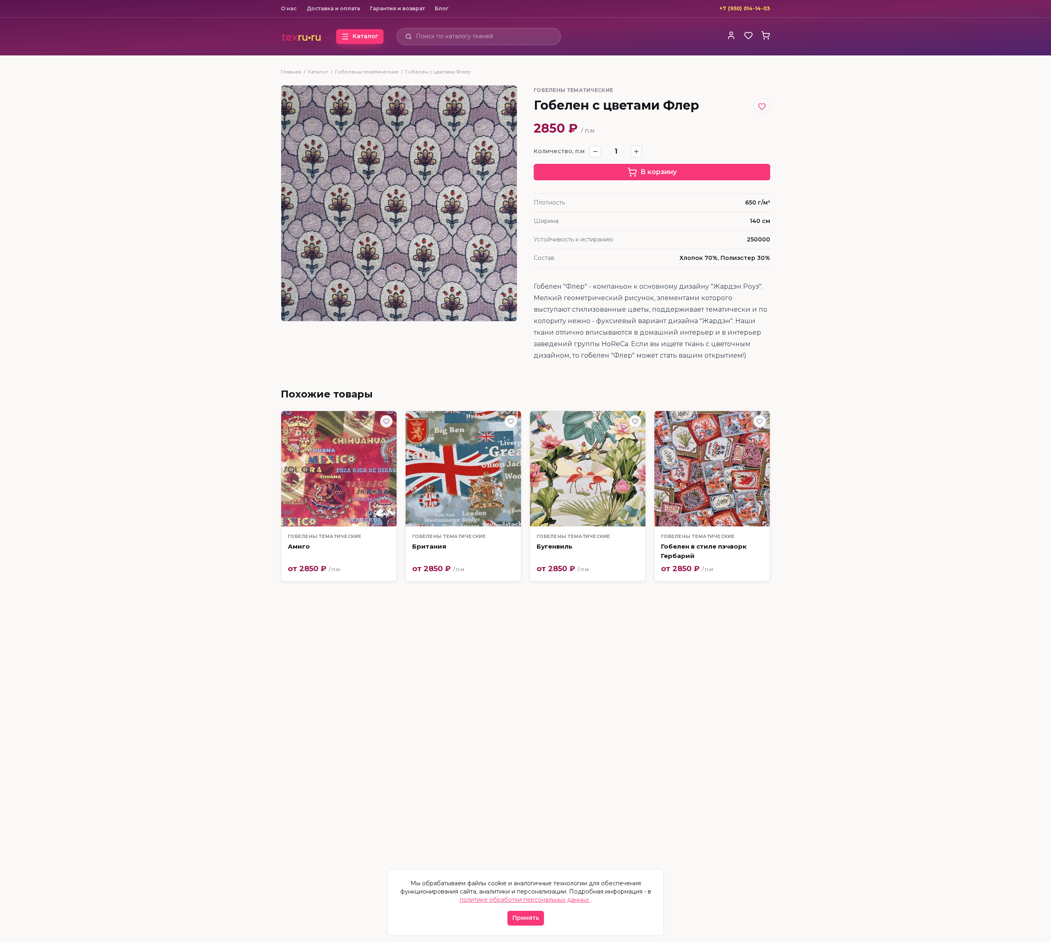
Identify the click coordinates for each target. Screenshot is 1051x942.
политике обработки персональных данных (525, 899)
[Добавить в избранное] (762, 106)
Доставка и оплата (333, 8)
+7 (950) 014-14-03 (744, 8)
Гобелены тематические (367, 72)
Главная (291, 72)
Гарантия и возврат (397, 8)
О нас (289, 8)
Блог (441, 8)
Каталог (318, 72)
